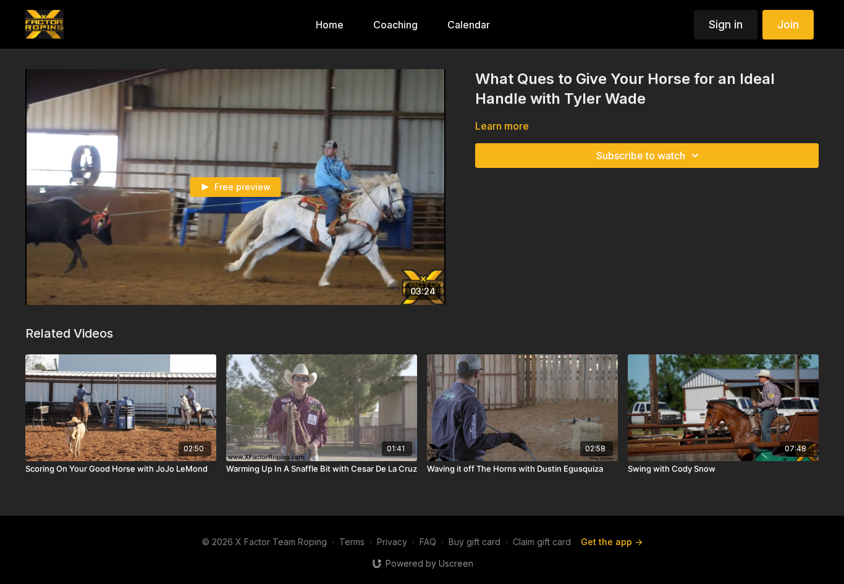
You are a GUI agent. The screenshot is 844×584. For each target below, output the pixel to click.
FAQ (428, 541)
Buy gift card (474, 541)
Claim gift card (542, 541)
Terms (352, 541)
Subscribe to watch (640, 155)
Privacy (392, 541)
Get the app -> (612, 541)
